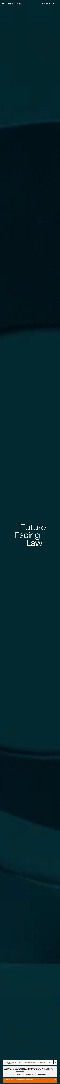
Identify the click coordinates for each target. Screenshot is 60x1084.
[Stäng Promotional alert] (55, 1080)
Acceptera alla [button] (18, 1074)
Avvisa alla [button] (29, 1074)
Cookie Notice (20, 1071)
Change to (39, 1062)
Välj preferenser (41, 1074)
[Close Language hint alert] (55, 1062)
